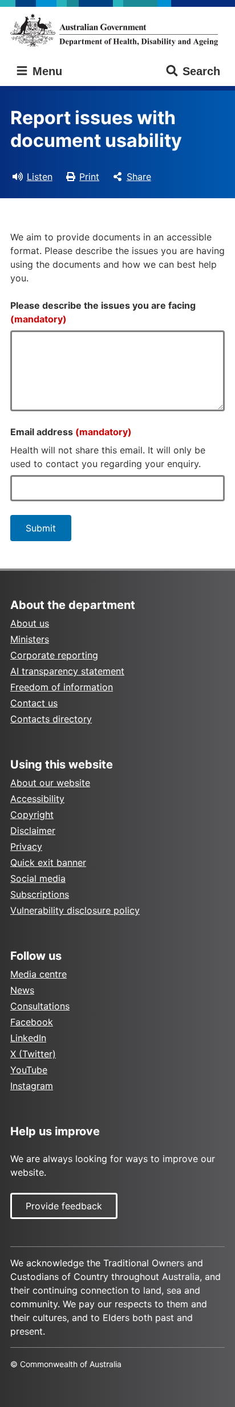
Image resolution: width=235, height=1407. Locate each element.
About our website (50, 782)
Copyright (32, 814)
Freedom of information (61, 687)
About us (29, 623)
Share (139, 176)
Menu (45, 71)
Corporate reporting (54, 655)
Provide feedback (64, 1206)
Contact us (34, 703)
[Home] (117, 30)
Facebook (31, 1022)
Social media (38, 878)
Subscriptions (39, 894)
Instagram (31, 1085)
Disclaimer (32, 830)
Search (201, 71)
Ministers (29, 639)
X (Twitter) (33, 1054)
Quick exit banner (48, 862)
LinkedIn (28, 1038)
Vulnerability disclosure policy (75, 910)
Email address (71, 431)
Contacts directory (51, 719)
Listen (39, 176)
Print (89, 176)
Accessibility (37, 798)
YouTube (28, 1069)
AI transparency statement (67, 671)
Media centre (38, 974)
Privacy (26, 846)
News (22, 990)
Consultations (40, 1006)
